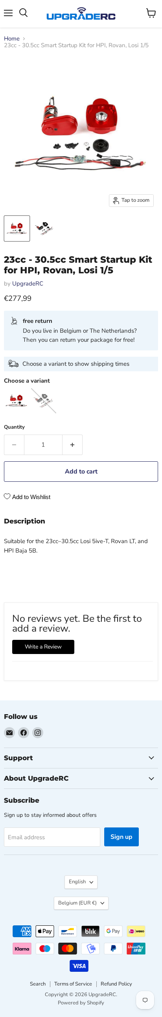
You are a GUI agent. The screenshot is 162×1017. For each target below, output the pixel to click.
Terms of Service (73, 984)
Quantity (14, 427)
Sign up (121, 837)
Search (38, 984)
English (77, 881)
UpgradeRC (27, 283)
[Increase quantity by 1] (73, 445)
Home (12, 38)
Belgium (77, 902)
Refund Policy (116, 984)
